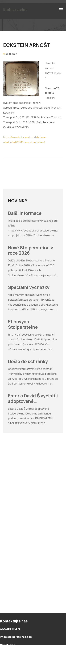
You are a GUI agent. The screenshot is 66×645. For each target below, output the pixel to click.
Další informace (25, 213)
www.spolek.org (10, 629)
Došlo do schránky (28, 361)
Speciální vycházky (29, 287)
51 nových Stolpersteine (23, 324)
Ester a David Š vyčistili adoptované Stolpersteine (33, 398)
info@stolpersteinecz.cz (16, 637)
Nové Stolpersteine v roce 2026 (30, 250)
